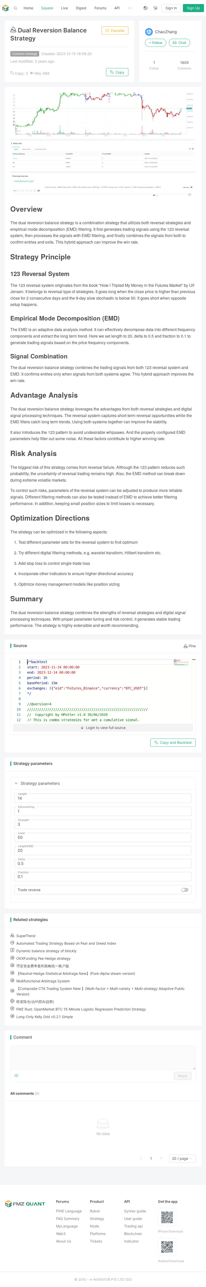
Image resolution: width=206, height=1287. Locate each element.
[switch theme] (155, 8)
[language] (145, 8)
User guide (133, 1219)
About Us (63, 1241)
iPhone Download (170, 1231)
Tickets (96, 1241)
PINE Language (69, 1211)
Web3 (61, 1234)
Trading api (133, 1226)
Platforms (98, 1234)
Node (94, 1226)
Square (47, 8)
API (117, 8)
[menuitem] (28, 8)
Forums (100, 8)
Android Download (171, 1261)
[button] (16, 783)
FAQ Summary (67, 1219)
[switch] (184, 890)
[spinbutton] (103, 798)
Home (28, 8)
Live (64, 8)
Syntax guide (135, 1211)
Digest (81, 8)
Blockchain (133, 1234)
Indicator (131, 1241)
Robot (95, 1211)
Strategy (97, 1219)
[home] (5, 8)
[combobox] (180, 1159)
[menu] (79, 8)
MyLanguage (67, 1226)
